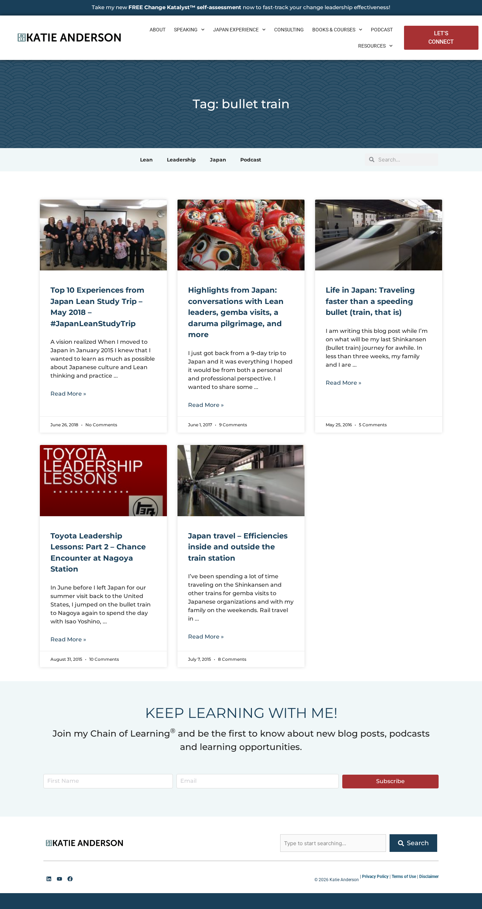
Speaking (186, 29)
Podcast (382, 29)
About (157, 29)
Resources (372, 46)
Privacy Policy (375, 876)
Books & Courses (333, 29)
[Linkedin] (48, 878)
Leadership (181, 160)
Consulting (289, 29)
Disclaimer (429, 876)
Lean (146, 160)
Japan (218, 160)
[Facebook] (70, 878)
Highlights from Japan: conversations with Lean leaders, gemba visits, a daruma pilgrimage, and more (236, 312)
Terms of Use (404, 876)
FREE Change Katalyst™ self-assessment (184, 7)
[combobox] (333, 843)
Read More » (68, 393)
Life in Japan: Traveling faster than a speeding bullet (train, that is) (370, 301)
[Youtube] (59, 878)
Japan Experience (236, 29)
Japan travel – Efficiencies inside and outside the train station (238, 546)
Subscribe (390, 781)
